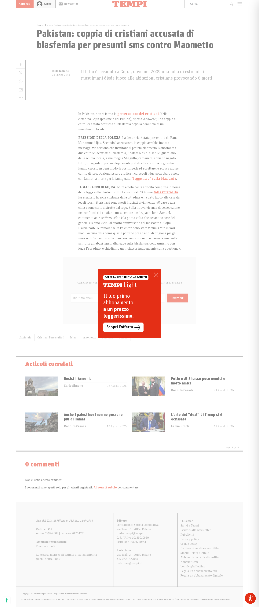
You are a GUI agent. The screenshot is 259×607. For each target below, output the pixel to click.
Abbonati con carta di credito (200, 557)
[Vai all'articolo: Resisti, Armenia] (41, 389)
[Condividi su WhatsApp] (20, 81)
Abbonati (25, 3)
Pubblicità (187, 534)
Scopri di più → (232, 447)
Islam (73, 337)
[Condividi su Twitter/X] (20, 73)
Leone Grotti (180, 426)
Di (60, 71)
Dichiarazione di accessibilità (200, 548)
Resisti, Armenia (77, 379)
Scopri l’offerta (120, 327)
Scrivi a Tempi (190, 525)
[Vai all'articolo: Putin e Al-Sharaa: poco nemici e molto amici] (148, 389)
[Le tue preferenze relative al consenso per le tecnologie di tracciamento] (6, 600)
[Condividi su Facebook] (20, 64)
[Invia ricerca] (231, 4)
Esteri (48, 25)
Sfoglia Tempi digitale (195, 552)
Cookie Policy (189, 543)
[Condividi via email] (20, 90)
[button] (20, 97)
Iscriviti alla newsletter (196, 530)
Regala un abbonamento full (199, 571)
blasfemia (25, 337)
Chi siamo (187, 521)
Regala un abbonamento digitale (202, 575)
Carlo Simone (73, 385)
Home (40, 25)
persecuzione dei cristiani (138, 114)
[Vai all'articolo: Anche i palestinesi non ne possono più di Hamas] (41, 424)
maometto (89, 337)
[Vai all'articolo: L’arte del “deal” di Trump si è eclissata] (148, 424)
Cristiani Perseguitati (50, 337)
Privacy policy (190, 539)
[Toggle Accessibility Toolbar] (250, 598)
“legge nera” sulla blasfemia (153, 178)
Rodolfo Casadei (183, 390)
